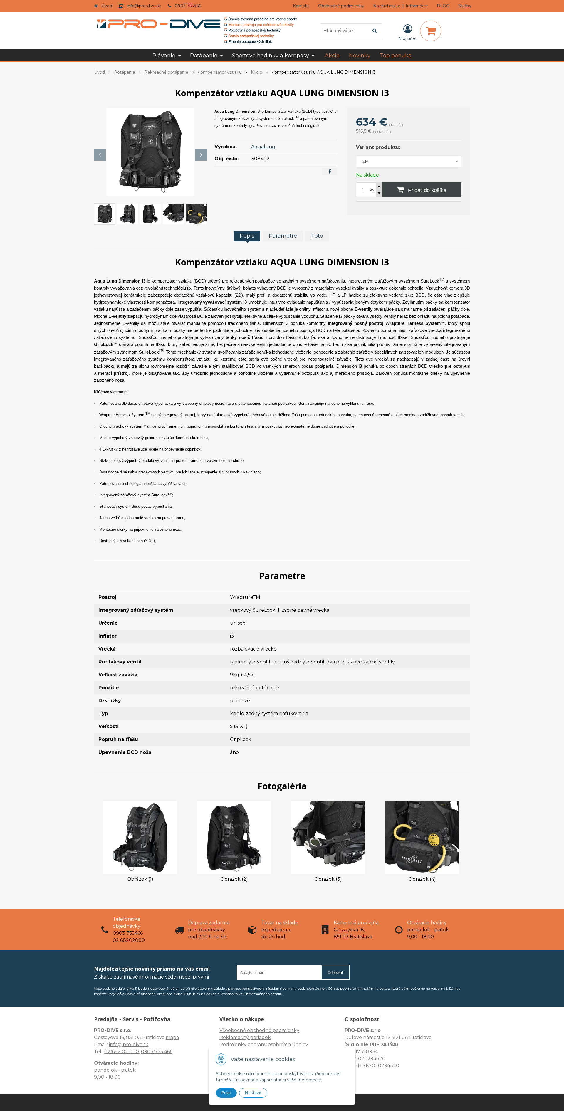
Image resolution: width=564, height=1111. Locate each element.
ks (372, 190)
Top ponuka (396, 55)
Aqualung (263, 146)
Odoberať (335, 972)
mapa (172, 1037)
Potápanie (124, 72)
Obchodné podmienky (341, 6)
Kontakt (301, 6)
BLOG (443, 6)
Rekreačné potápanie (166, 72)
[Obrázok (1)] (140, 837)
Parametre (283, 236)
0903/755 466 (156, 1051)
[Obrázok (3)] (328, 837)
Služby (464, 6)
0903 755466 (188, 6)
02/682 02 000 (121, 1051)
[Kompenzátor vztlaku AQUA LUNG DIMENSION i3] (150, 152)
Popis (247, 236)
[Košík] (430, 31)
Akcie (332, 55)
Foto (317, 236)
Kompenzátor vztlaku (219, 72)
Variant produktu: (378, 147)
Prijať (226, 1092)
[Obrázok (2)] (234, 837)
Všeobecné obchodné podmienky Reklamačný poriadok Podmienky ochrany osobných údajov (263, 1037)
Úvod (106, 6)
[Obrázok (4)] (422, 837)
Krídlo (256, 72)
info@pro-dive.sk (144, 6)
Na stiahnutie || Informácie (400, 6)
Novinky (359, 55)
